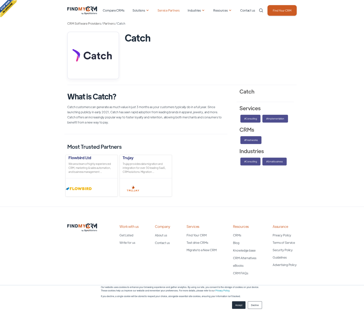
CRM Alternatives (244, 258)
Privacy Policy (222, 290)
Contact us (247, 10)
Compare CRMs (113, 10)
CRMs (237, 235)
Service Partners (169, 10)
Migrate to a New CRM (202, 250)
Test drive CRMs (197, 243)
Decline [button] (255, 305)
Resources (220, 10)
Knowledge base (244, 250)
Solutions (139, 10)
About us (161, 235)
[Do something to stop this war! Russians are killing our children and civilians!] (8, 8)
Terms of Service (284, 243)
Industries (194, 10)
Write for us (127, 243)
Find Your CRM (282, 10)
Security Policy (283, 250)
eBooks (238, 266)
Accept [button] (238, 305)
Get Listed (126, 235)
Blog (236, 243)
